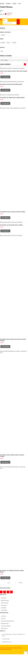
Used (2, 51)
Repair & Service (5, 623)
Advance (3, 42)
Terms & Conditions (5, 626)
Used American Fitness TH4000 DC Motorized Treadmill (12, 211)
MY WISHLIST (8, 3)
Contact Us (3, 616)
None (9, 582)
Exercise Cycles (4, 602)
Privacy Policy (4, 628)
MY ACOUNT (2, 3)
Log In (19, 3)
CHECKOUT (14, 3)
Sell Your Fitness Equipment (7, 621)
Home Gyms (4, 605)
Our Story (3, 618)
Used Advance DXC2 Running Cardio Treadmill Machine (12, 97)
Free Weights (4, 610)
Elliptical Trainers (5, 600)
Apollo (8, 42)
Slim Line (14, 42)
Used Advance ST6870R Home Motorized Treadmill (11, 225)
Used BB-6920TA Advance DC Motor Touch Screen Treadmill (13, 71)
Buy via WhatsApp (5, 77)
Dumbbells (3, 607)
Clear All (3, 35)
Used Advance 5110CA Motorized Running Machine (11, 84)
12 (22, 582)
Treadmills (3, 598)
